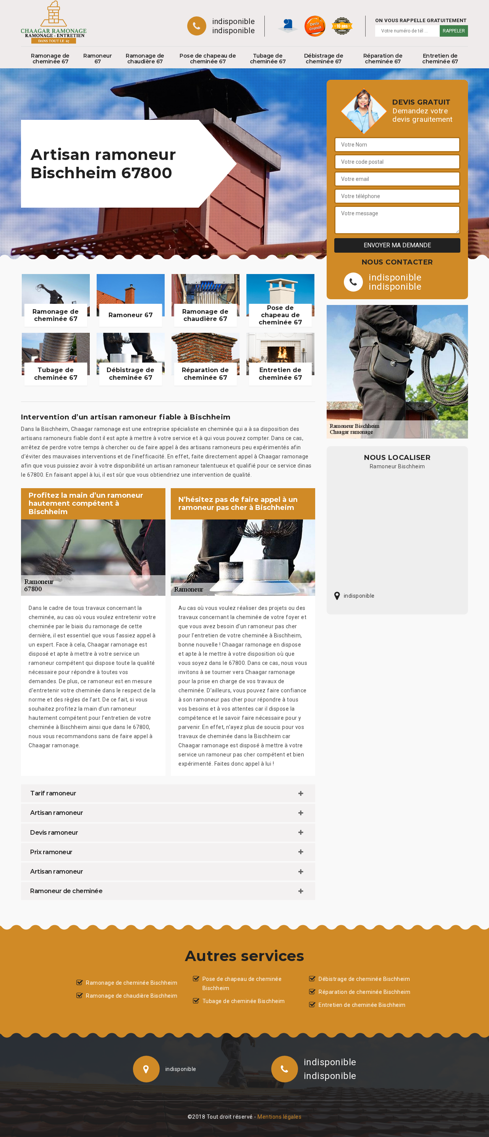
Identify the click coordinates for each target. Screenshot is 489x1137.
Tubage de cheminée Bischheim (243, 1001)
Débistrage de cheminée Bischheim (364, 979)
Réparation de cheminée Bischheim (364, 992)
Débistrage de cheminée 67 (323, 58)
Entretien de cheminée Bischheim (362, 1005)
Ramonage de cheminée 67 (50, 58)
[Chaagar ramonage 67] (54, 22)
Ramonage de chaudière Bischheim (132, 996)
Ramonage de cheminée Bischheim (131, 983)
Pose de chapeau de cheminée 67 (208, 58)
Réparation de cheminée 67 (383, 58)
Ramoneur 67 (97, 58)
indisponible (233, 21)
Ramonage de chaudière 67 (145, 58)
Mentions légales (279, 1117)
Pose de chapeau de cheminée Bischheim (242, 983)
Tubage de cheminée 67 (268, 58)
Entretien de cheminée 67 (440, 58)
